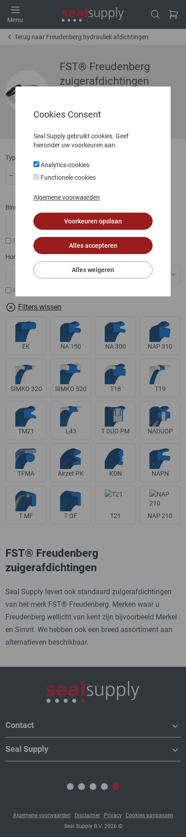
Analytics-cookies (64, 164)
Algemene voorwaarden (66, 197)
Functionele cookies (67, 177)
